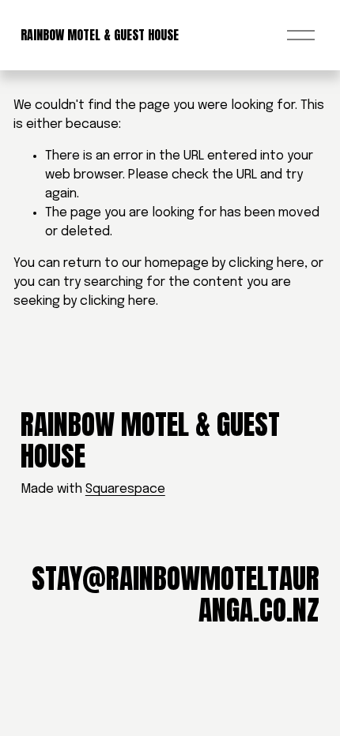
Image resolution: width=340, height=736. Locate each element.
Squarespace (125, 489)
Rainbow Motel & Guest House (100, 34)
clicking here (266, 263)
